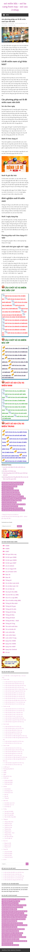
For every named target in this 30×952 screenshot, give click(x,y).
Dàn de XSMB (14, 921)
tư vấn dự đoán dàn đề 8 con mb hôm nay (14, 696)
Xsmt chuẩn (6, 724)
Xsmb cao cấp (6, 706)
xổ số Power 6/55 (11, 572)
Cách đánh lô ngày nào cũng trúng (10, 492)
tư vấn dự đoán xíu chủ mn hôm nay (13, 764)
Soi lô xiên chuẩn (6, 941)
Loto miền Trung (10, 638)
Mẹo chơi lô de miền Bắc (8, 500)
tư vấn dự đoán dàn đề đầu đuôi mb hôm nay (15, 700)
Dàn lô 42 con (5, 925)
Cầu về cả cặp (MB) (11, 598)
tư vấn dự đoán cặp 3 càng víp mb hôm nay (14, 691)
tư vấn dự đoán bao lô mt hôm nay (12, 726)
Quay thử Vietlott (11, 649)
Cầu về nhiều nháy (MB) (13, 600)
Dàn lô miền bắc (14, 925)
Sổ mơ (7, 652)
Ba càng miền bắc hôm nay (8, 905)
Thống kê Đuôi (10, 618)
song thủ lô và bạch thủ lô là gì (10, 506)
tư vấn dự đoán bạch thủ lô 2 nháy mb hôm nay (15, 689)
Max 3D (7, 574)
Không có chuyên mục (7, 935)
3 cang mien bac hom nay (8, 899)
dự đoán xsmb (15, 931)
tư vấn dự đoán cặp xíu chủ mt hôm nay (14, 728)
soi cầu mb (22, 504)
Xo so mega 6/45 (10, 569)
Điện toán (5, 800)
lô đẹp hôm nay (21, 498)
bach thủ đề (15, 903)
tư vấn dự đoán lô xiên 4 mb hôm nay (13, 716)
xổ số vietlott (9, 566)
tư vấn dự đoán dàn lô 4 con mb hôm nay (14, 704)
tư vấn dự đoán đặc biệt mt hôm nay (13, 730)
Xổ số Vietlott (7, 789)
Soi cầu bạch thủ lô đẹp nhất (9, 502)
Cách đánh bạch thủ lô (7, 488)
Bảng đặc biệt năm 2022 (7, 913)
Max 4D (7, 577)
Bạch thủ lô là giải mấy (7, 907)
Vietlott (5, 786)
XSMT (7, 551)
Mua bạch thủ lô (22, 937)
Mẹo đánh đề (18, 500)
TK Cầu (5, 809)
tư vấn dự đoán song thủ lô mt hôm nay (14, 741)
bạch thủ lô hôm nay (21, 905)
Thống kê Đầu (9, 615)
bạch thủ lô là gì (19, 482)
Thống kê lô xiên (10, 609)
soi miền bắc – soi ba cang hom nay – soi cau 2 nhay (15, 6)
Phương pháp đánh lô (8, 768)
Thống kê (8, 580)
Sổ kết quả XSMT (10, 563)
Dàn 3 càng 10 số (6, 917)
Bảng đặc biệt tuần (19, 913)
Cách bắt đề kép (5, 484)
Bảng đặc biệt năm (22, 911)
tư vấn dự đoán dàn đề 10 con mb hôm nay (14, 698)
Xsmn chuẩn (6, 745)
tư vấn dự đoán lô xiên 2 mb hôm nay (13, 712)
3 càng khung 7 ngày (20, 899)
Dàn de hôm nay (6, 921)
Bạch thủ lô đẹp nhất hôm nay (9, 911)
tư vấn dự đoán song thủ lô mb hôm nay (14, 721)
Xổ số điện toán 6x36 (12, 583)
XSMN (7, 549)
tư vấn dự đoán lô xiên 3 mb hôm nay (13, 714)
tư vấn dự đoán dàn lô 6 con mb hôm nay (14, 710)
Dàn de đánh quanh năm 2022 (9, 923)
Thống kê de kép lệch (7, 508)
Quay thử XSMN (10, 644)
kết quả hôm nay (10, 554)
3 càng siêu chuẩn (15, 901)
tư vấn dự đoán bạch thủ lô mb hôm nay (14, 687)
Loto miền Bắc (10, 632)
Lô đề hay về (6, 767)
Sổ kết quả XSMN (11, 560)
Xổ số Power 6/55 (8, 792)
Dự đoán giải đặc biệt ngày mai (9, 927)
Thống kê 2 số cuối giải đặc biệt (19, 941)
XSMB (7, 546)
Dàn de (24, 917)
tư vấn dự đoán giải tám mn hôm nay (13, 753)
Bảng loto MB (7, 843)
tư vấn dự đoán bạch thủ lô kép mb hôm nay (15, 685)
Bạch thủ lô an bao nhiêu (8, 482)
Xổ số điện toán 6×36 (9, 803)
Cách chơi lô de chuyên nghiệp (9, 486)
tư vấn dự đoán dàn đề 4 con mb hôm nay (14, 693)
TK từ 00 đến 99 (10, 629)
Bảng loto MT (7, 847)
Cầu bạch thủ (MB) (11, 592)
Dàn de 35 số (22, 919)
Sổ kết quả (5, 778)
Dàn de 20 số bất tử (13, 919)
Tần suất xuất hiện (11, 626)
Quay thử (5, 849)
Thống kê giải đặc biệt (7, 943)
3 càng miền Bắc (6, 901)
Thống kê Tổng (10, 623)
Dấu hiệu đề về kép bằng (8, 494)
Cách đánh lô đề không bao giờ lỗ (10, 490)
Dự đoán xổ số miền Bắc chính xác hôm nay (12, 933)
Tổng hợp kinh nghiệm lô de (17, 510)
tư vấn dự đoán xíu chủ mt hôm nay (13, 743)
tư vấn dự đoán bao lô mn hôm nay (12, 748)
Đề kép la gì (17, 494)
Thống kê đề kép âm (17, 508)
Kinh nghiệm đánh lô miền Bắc (9, 498)
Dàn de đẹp (19, 923)
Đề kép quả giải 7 (6, 496)
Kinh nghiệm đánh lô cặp (17, 496)
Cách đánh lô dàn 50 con (8, 915)
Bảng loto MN (7, 845)
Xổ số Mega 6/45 (8, 790)
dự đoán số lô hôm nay (9, 471)
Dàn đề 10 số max (23, 925)
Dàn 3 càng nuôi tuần (16, 917)
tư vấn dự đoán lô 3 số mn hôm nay (13, 755)
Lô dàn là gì (5, 937)
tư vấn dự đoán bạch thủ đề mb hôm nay (14, 683)
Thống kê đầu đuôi (11, 603)
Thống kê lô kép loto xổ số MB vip (10, 514)
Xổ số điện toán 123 (11, 586)
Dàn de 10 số (5, 919)
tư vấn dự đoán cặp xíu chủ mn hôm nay (14, 749)
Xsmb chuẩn (6, 679)
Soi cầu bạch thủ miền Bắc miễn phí (10, 504)
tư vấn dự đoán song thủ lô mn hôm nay (14, 762)
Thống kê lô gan (10, 606)
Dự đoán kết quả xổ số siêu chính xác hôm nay (13, 929)
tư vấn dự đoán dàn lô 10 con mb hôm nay (14, 702)
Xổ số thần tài (9, 589)
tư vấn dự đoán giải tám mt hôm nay (13, 732)
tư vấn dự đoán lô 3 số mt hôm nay (12, 734)
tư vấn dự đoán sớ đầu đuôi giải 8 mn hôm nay (15, 757)
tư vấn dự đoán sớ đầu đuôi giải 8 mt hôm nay (15, 735)
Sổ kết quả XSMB (10, 557)
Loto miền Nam (10, 635)
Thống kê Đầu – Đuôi (12, 621)
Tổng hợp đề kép (6, 510)
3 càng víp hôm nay (6, 903)
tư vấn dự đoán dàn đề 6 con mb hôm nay (14, 694)
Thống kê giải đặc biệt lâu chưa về (10, 945)
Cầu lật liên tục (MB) (12, 595)
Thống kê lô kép (10, 612)
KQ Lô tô (5, 840)
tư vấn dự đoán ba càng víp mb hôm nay (14, 681)
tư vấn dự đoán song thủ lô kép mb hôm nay (15, 720)
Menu (7, 15)
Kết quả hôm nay (7, 776)
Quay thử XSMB (10, 641)
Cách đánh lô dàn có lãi (21, 915)
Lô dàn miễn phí (12, 937)
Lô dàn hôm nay (17, 935)
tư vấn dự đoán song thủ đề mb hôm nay (14, 718)
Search (19, 526)
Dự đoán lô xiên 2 (6, 931)
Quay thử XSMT (10, 647)
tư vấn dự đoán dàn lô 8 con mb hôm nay (14, 708)
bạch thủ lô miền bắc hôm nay (9, 909)
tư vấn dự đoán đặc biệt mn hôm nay (13, 751)
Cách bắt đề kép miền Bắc (17, 484)
